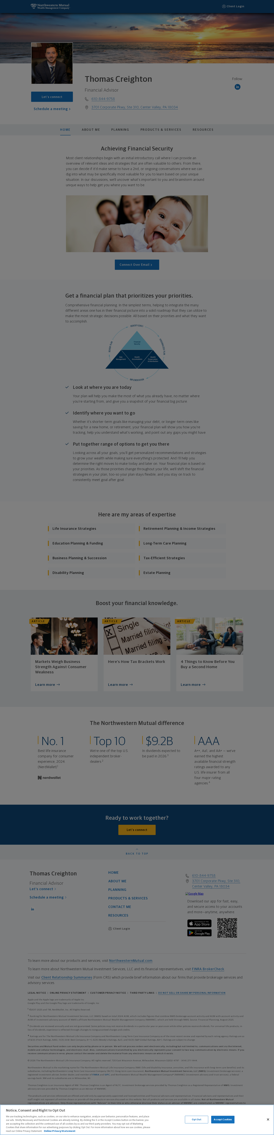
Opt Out (196, 1119)
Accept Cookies (223, 1119)
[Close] (268, 1119)
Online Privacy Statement (59, 1131)
